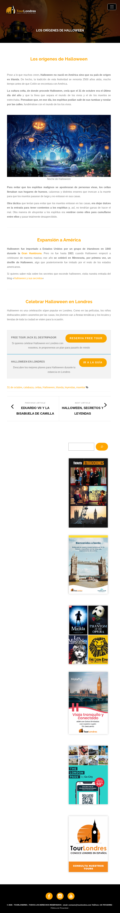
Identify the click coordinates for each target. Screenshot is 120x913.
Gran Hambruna (31, 253)
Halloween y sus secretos (28, 278)
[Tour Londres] (60, 9)
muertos (80, 387)
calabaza (28, 387)
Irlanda (60, 387)
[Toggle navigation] (112, 7)
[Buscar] (102, 447)
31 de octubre (14, 387)
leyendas (70, 387)
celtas (38, 387)
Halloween (49, 387)
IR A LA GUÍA (92, 362)
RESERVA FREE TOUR (86, 338)
